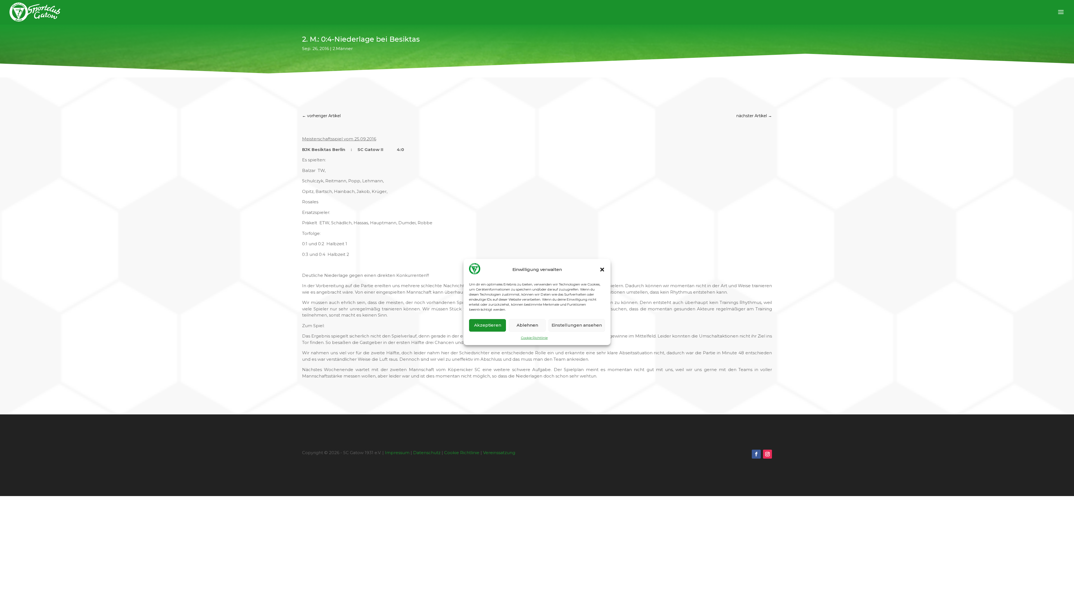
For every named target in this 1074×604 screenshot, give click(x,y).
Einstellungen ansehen (577, 325)
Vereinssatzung (499, 452)
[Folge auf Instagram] (767, 454)
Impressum (397, 452)
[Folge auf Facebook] (756, 454)
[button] (602, 269)
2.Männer (343, 48)
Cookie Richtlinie (534, 338)
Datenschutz (427, 452)
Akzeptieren (487, 325)
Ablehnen (527, 325)
